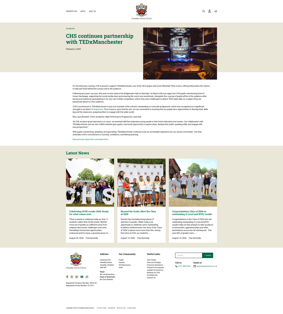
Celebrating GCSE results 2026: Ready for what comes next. (89, 213)
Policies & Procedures (155, 267)
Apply (83, 11)
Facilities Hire (152, 275)
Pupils (121, 260)
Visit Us (92, 11)
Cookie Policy (131, 308)
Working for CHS (153, 273)
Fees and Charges (154, 262)
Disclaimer (111, 308)
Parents (122, 262)
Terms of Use (121, 308)
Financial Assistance (155, 265)
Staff (121, 267)
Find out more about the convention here (90, 139)
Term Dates (151, 260)
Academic (70, 28)
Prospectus (71, 11)
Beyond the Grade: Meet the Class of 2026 (138, 213)
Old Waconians (125, 265)
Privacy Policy (102, 308)
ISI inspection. (97, 109)
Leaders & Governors (155, 270)
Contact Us (151, 278)
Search (208, 255)
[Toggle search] (203, 11)
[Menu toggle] (215, 11)
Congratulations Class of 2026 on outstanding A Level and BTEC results (192, 213)
